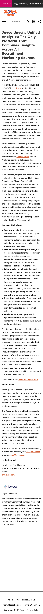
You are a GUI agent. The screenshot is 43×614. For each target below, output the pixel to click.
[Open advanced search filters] (33, 21)
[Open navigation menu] (4, 21)
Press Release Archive (25, 600)
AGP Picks (6, 4)
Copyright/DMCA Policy (14, 610)
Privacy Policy (33, 610)
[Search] (28, 21)
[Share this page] (39, 21)
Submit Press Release (12, 605)
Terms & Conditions (32, 605)
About (10, 600)
